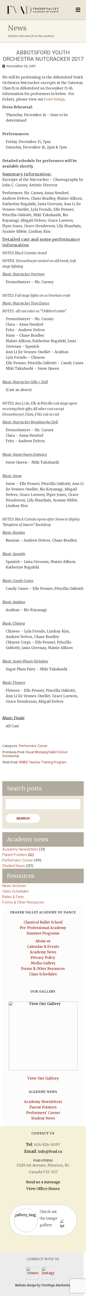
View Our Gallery (43, 1078)
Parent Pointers (14, 855)
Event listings (54, 99)
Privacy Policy (43, 957)
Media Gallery (43, 963)
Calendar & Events (43, 946)
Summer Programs (43, 933)
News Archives (14, 886)
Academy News (43, 952)
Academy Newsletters (20, 849)
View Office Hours (43, 1188)
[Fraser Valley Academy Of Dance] (33, 10)
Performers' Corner (33, 746)
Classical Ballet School (43, 922)
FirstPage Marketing (56, 1285)
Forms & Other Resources (23, 902)
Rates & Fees (13, 897)
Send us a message (43, 1182)
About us (43, 941)
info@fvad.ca (50, 1151)
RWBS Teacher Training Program (43, 762)
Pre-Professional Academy (43, 928)
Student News (13, 866)
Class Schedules (15, 891)
